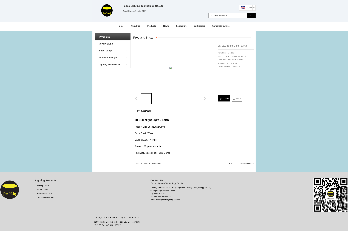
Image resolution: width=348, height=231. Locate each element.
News (166, 26)
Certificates (199, 26)
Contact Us (181, 26)
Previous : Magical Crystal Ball (148, 163)
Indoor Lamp (105, 51)
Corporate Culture (221, 26)
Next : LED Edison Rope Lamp (241, 163)
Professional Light (108, 57)
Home (121, 26)
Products (151, 26)
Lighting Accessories (109, 64)
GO (251, 15)
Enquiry (226, 98)
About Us (135, 26)
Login (118, 224)
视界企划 (109, 224)
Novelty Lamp (106, 44)
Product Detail (144, 111)
